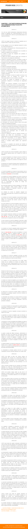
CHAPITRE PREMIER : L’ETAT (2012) (9, 510)
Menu (2, 17)
